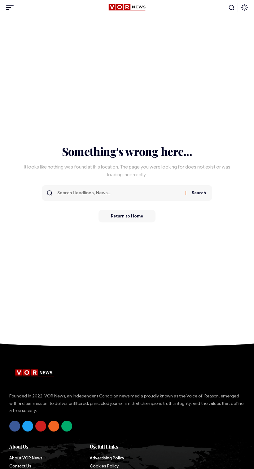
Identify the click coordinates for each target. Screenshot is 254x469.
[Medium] (66, 426)
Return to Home (127, 216)
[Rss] (53, 426)
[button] (11, 7)
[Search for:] (119, 193)
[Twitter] (27, 426)
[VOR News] (127, 7)
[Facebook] (14, 426)
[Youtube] (40, 426)
